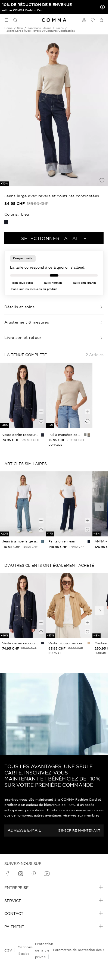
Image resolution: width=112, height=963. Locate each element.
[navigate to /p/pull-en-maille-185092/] (69, 395)
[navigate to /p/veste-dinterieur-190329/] (69, 605)
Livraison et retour (23, 337)
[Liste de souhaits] (93, 20)
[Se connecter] (84, 20)
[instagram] (20, 873)
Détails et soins (19, 307)
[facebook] (7, 873)
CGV (8, 950)
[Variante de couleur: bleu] (42, 541)
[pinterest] (33, 873)
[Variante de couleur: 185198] (42, 434)
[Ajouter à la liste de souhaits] (102, 180)
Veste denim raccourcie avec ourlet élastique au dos (20, 434)
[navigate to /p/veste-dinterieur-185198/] (23, 395)
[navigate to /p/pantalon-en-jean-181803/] (23, 503)
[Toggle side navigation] (6, 20)
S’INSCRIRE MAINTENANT (79, 830)
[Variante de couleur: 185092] (89, 434)
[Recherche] (13, 20)
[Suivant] (99, 507)
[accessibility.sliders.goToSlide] (37, 183)
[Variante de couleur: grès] (89, 643)
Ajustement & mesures (26, 322)
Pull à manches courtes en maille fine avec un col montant (65, 434)
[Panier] (101, 20)
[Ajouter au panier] (41, 411)
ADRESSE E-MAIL (24, 830)
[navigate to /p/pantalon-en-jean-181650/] (69, 503)
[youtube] (46, 873)
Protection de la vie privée (44, 950)
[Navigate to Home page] (54, 20)
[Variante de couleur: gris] (85, 434)
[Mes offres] (101, 7)
